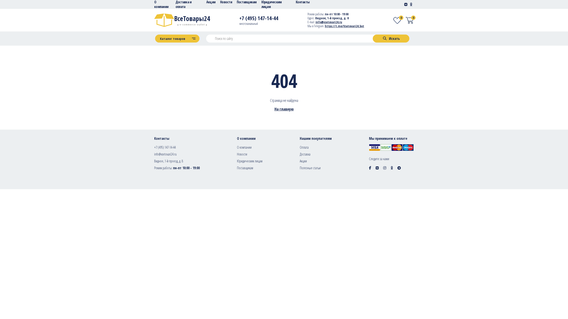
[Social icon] (370, 167)
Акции (303, 161)
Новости (242, 154)
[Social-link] (405, 4)
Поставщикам (245, 167)
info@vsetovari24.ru (329, 22)
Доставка (305, 154)
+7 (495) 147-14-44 (165, 147)
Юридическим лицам (249, 161)
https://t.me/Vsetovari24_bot (344, 26)
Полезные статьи (310, 167)
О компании (244, 147)
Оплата (304, 147)
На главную (284, 109)
